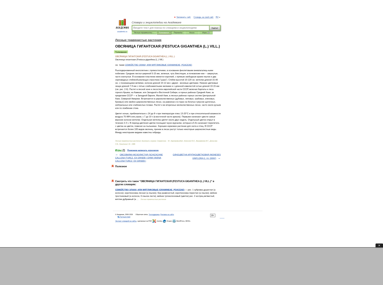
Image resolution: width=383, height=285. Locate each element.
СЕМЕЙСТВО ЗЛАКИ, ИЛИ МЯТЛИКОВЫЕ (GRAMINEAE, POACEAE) (149, 190)
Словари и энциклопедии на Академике (156, 22)
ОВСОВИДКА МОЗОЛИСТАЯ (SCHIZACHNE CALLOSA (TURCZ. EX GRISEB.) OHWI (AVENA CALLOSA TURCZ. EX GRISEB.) (139, 157)
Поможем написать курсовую (143, 150)
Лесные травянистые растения (144, 33)
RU (217, 17)
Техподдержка (154, 214)
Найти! (215, 28)
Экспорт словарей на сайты (125, 221)
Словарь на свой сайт (203, 17)
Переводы (178, 33)
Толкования (164, 33)
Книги (191, 33)
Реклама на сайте (167, 214)
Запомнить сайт (184, 17)
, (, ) (158, 65)
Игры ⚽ (206, 33)
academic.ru (122, 32)
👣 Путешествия (123, 217)
